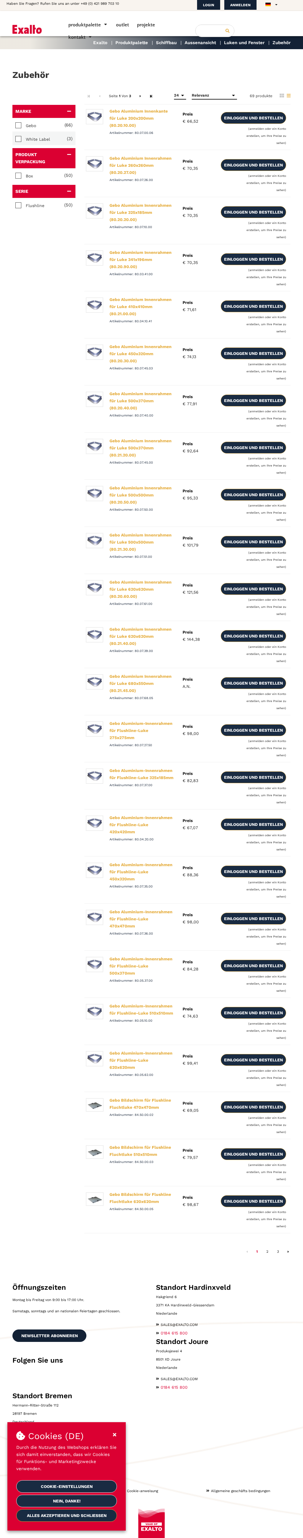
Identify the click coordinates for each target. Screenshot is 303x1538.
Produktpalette (84, 25)
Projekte (146, 25)
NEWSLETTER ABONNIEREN (49, 1335)
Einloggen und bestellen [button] (253, 118)
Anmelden (240, 5)
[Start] (31, 29)
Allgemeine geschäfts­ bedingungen (240, 1491)
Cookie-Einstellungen (67, 1486)
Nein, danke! (66, 1501)
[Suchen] (227, 31)
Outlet (122, 25)
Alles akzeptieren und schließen (67, 1515)
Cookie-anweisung (142, 1491)
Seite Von (120, 96)
